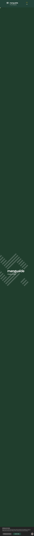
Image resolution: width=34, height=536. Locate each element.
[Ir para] (12, 3)
